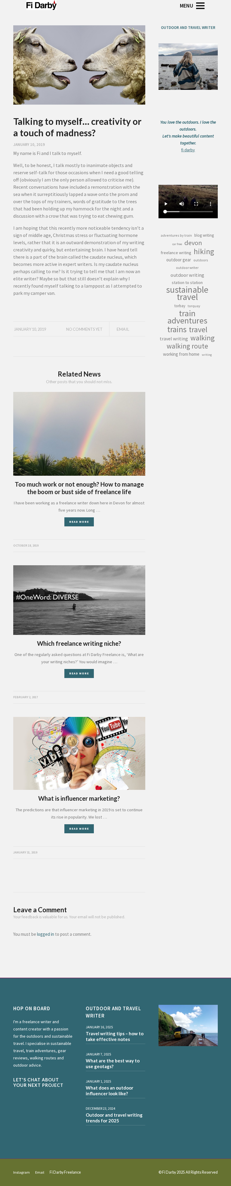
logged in (45, 934)
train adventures (187, 317)
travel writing (174, 339)
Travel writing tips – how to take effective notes (114, 1036)
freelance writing (176, 252)
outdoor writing (187, 275)
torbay (179, 305)
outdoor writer (187, 267)
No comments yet (84, 329)
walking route (187, 346)
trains (176, 329)
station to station (187, 282)
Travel (198, 329)
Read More (79, 522)
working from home (181, 354)
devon (193, 242)
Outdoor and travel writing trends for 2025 (114, 1118)
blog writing (204, 235)
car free (177, 244)
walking (202, 338)
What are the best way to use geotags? (113, 1063)
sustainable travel (187, 293)
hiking (204, 251)
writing (207, 355)
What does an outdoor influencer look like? (109, 1090)
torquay (194, 306)
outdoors (200, 260)
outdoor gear (178, 260)
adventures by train (176, 235)
